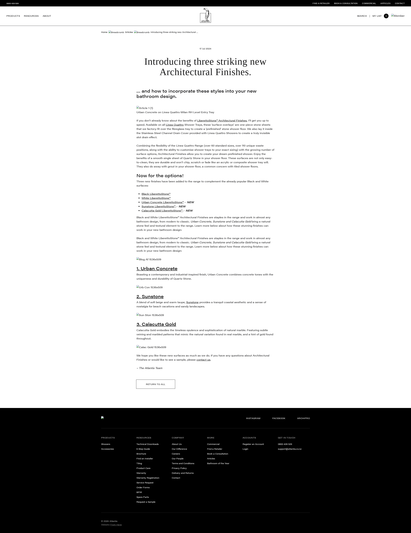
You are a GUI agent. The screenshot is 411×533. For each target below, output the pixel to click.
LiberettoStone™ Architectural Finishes (222, 120)
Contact (176, 477)
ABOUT (47, 15)
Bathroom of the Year (218, 463)
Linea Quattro (175, 124)
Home (104, 32)
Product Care (143, 468)
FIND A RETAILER (321, 3)
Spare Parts (31, 10)
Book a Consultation (217, 453)
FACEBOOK (278, 418)
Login (245, 448)
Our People (49, 18)
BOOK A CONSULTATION (346, 3)
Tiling (139, 463)
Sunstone (192, 302)
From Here (116, 524)
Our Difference (52, 7)
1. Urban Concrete (156, 268)
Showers (105, 444)
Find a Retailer (214, 448)
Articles (129, 32)
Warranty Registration (147, 477)
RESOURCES (31, 15)
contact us (203, 359)
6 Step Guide (143, 448)
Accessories (107, 448)
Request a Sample (145, 501)
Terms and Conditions (183, 463)
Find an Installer (144, 458)
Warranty (141, 473)
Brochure (141, 453)
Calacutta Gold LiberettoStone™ (162, 210)
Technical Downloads (147, 444)
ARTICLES (385, 3)
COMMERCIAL (369, 3)
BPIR (139, 492)
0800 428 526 (12, 3)
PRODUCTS (13, 15)
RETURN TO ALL (155, 384)
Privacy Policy (179, 468)
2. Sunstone (150, 296)
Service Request (144, 482)
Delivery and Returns (183, 473)
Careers (47, 12)
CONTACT (400, 3)
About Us (177, 444)
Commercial (213, 444)
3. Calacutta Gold (156, 324)
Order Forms (143, 487)
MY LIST (377, 16)
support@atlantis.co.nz (290, 448)
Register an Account (253, 444)
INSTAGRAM (253, 418)
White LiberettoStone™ (156, 198)
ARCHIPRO (303, 418)
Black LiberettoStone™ (156, 194)
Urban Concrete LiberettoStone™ (163, 202)
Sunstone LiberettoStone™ (159, 206)
